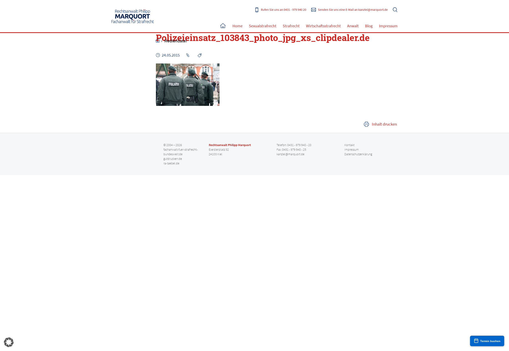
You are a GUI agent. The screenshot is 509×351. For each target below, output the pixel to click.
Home (223, 26)
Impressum (388, 25)
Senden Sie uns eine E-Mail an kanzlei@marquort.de (353, 10)
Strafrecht (291, 25)
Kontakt (349, 145)
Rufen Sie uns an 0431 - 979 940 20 (283, 10)
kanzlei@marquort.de (290, 154)
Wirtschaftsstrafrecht (323, 25)
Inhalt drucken (384, 124)
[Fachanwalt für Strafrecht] (132, 16)
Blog (369, 25)
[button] (8, 342)
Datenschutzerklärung (358, 154)
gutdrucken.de (172, 159)
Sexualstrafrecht (262, 25)
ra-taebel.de (171, 163)
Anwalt (353, 25)
